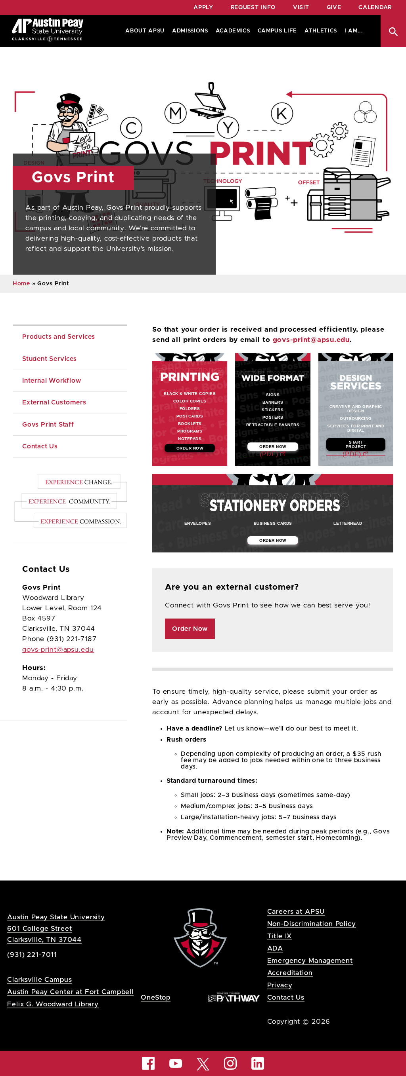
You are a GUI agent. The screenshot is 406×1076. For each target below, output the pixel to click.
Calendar (375, 7)
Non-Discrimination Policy (311, 923)
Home (21, 284)
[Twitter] (203, 1063)
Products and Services (58, 337)
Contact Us (40, 446)
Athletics (320, 31)
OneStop (155, 997)
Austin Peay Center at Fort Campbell (70, 992)
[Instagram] (230, 1063)
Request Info (253, 7)
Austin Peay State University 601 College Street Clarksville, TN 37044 (56, 928)
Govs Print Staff (48, 424)
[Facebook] (148, 1063)
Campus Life (277, 31)
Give (334, 7)
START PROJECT (356, 444)
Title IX (279, 936)
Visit (301, 7)
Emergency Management (310, 960)
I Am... (354, 31)
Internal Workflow (51, 381)
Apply (203, 7)
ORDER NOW (189, 448)
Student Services (49, 359)
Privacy (280, 985)
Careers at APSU (296, 911)
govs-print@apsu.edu (311, 339)
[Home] (47, 31)
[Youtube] (175, 1063)
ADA (275, 948)
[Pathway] (234, 997)
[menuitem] (143, 31)
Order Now (190, 629)
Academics (233, 31)
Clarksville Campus (39, 979)
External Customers (54, 402)
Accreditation (290, 973)
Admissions (190, 31)
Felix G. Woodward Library (52, 1004)
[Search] (393, 31)
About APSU (145, 31)
